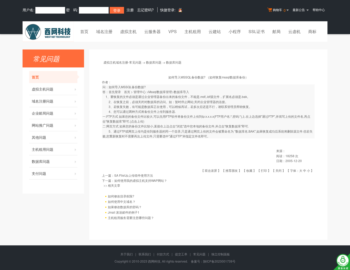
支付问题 (39, 173)
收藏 (249, 170)
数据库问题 (41, 161)
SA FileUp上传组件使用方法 (133, 175)
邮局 (276, 31)
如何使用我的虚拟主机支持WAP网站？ (140, 180)
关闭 (278, 170)
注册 (130, 9)
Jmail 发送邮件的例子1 (123, 212)
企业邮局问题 (42, 113)
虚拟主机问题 (42, 89)
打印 (264, 170)
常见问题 (199, 254)
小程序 (235, 31)
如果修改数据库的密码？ (125, 207)
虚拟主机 (128, 31)
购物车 (279, 10)
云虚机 (294, 31)
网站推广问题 (42, 125)
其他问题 (39, 137)
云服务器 (152, 31)
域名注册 (104, 31)
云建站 (215, 31)
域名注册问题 (42, 101)
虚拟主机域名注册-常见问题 (122, 62)
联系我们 (145, 254)
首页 (84, 31)
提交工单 (181, 254)
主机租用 (192, 31)
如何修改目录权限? (121, 196)
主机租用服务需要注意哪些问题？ (131, 217)
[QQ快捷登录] (180, 10)
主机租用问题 (42, 149)
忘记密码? (145, 9)
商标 (312, 31)
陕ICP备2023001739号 (219, 261)
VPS (172, 31)
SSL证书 (257, 31)
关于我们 (126, 254)
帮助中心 (319, 9)
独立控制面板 (220, 254)
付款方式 (163, 254)
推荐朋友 (231, 170)
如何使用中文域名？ (122, 201)
